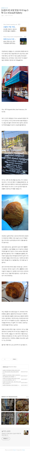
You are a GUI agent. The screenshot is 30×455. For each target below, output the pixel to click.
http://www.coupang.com (10, 24)
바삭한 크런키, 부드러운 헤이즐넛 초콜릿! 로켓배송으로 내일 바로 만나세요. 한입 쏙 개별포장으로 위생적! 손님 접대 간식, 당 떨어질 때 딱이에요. (10, 30)
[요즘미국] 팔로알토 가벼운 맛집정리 (10, 385)
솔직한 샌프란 (6, 431)
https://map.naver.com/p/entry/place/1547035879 (13, 36)
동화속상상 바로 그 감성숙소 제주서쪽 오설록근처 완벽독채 (9, 39)
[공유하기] (7, 359)
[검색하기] (28, 2)
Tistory (23, 450)
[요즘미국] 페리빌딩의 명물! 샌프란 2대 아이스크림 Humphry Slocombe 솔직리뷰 (11, 372)
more (27, 396)
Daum (14, 450)
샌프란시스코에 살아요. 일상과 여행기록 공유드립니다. (11, 434)
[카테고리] (2, 2)
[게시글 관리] (9, 359)
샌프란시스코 (4, 8)
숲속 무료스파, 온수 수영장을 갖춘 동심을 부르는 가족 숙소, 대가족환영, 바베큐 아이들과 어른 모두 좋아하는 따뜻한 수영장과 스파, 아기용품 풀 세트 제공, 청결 (10, 42)
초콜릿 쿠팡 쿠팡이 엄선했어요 (9, 27)
